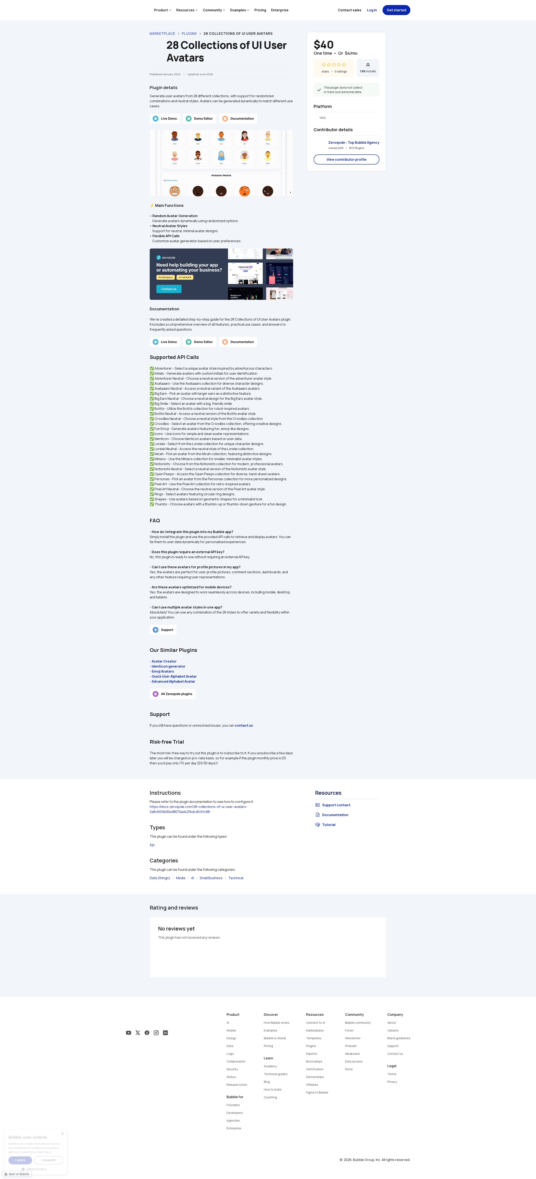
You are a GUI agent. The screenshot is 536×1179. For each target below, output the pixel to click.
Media (180, 878)
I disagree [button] (48, 1160)
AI (192, 878)
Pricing (260, 10)
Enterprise (280, 10)
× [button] (62, 1134)
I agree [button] (20, 1160)
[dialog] (35, 1152)
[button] (35, 1169)
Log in (372, 10)
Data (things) (160, 878)
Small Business (211, 878)
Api (152, 845)
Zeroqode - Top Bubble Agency (353, 142)
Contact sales (349, 10)
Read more (44, 1152)
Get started (396, 10)
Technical (235, 878)
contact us (244, 725)
